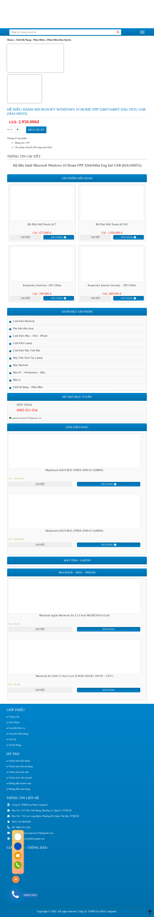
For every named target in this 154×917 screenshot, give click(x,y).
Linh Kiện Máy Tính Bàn (26, 350)
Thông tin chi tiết (24, 156)
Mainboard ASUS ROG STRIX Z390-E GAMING (74, 530)
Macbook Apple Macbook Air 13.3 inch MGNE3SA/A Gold (74, 615)
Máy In (17, 379)
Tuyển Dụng (14, 744)
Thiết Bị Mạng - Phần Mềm (30, 39)
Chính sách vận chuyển (20, 777)
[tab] (24, 156)
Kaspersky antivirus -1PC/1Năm (42, 285)
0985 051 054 (27, 410)
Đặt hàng (57, 237)
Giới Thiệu (14, 722)
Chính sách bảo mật (18, 772)
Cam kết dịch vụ (16, 728)
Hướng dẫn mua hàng (19, 789)
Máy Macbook (20, 365)
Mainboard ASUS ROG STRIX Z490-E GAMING (74, 470)
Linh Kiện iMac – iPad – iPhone (30, 335)
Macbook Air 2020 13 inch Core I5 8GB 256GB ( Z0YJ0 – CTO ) (74, 675)
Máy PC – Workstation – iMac (29, 372)
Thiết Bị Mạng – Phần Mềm (28, 387)
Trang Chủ (13, 716)
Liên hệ (12, 739)
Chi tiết (25, 237)
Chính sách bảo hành (19, 760)
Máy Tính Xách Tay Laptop (28, 357)
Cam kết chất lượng (18, 733)
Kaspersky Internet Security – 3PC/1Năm (112, 285)
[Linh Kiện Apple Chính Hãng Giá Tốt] (35, 13)
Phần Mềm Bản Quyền (59, 39)
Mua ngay (36, 129)
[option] (74, 460)
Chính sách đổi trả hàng (20, 766)
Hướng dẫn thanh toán (19, 783)
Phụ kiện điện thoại (23, 328)
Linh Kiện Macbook (23, 321)
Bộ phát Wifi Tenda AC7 (42, 224)
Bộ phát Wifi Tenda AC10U (112, 224)
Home (10, 39)
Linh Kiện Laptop (22, 343)
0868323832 (30, 895)
